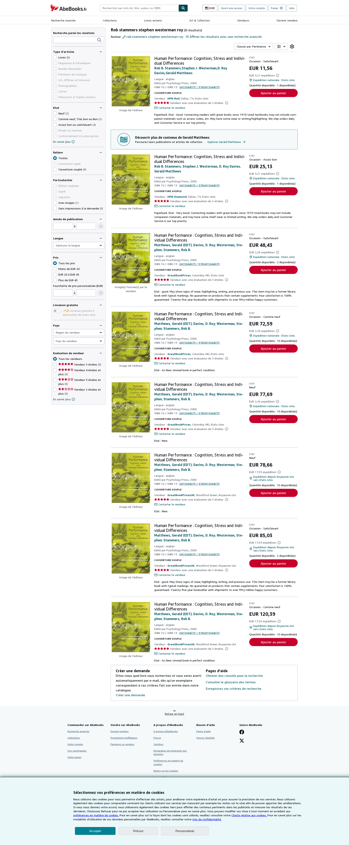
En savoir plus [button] (62, 399)
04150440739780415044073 (199, 87)
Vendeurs (243, 20)
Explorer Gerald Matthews (224, 142)
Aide (291, 8)
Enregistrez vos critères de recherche (233, 689)
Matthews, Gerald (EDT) (173, 245)
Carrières (158, 744)
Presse (157, 737)
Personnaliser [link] (185, 831)
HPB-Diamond (177, 196)
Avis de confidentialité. (207, 819)
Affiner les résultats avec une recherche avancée (226, 37)
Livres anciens (153, 20)
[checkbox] (55, 57)
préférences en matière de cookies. (96, 815)
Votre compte (256, 8)
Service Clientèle (205, 737)
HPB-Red (173, 98)
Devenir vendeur (287, 20)
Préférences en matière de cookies (168, 762)
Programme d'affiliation (123, 737)
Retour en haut (174, 713)
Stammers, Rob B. (177, 250)
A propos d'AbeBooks (165, 731)
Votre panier (74, 757)
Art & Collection (199, 20)
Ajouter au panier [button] (273, 93)
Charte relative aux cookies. (249, 815)
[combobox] (139, 8)
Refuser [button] (138, 831)
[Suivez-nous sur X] (241, 741)
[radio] (55, 169)
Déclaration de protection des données (170, 752)
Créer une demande (130, 695)
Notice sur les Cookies (165, 770)
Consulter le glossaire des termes (231, 682)
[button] (99, 40)
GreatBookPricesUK (180, 495)
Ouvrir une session (231, 8)
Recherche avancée (63, 20)
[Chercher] (183, 8)
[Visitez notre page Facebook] (241, 732)
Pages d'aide (203, 731)
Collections (110, 20)
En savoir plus (62, 141)
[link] (292, 46)
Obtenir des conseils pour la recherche (234, 676)
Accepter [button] (95, 831)
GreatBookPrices (179, 275)
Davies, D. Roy (204, 245)
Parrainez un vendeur (122, 744)
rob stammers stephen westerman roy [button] (154, 37)
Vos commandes (77, 750)
